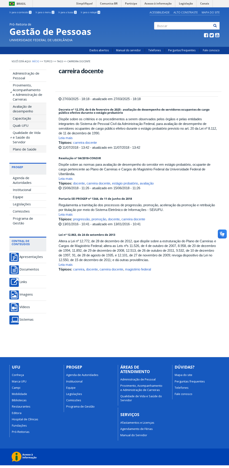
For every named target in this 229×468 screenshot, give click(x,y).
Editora (16, 413)
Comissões (21, 211)
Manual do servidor (128, 50)
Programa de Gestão (23, 220)
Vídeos (24, 307)
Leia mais (66, 138)
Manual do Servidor (133, 435)
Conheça (18, 375)
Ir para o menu (45, 12)
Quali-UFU (20, 125)
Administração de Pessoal (26, 75)
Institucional (22, 189)
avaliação (147, 183)
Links (23, 281)
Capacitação (22, 118)
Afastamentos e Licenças (137, 423)
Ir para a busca (67, 12)
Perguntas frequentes (181, 50)
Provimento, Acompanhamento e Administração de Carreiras (27, 92)
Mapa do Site (211, 12)
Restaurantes (21, 406)
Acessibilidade (160, 12)
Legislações (22, 204)
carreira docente (85, 142)
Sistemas (26, 319)
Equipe (18, 197)
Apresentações (31, 256)
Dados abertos (99, 50)
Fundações (19, 425)
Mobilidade (19, 394)
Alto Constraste (186, 12)
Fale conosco (211, 50)
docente (79, 183)
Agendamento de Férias (136, 429)
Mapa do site (183, 375)
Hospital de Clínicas (25, 419)
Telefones (154, 50)
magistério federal (138, 269)
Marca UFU (19, 381)
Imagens (26, 294)
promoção (98, 219)
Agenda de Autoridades (22, 180)
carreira (78, 269)
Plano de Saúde (24, 149)
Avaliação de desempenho (23, 108)
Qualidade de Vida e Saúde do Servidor (26, 137)
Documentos (29, 269)
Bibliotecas (19, 400)
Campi (16, 388)
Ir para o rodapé (90, 12)
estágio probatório (125, 183)
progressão (81, 219)
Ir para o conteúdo (20, 12)
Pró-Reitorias (21, 432)
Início (35, 61)
